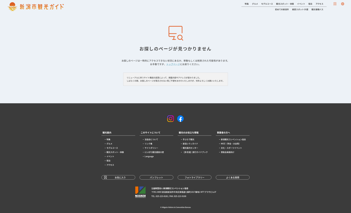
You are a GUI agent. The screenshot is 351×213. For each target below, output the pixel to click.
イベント (301, 3)
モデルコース (267, 3)
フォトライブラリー (194, 177)
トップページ (173, 64)
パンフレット (156, 177)
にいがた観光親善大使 (154, 152)
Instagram (170, 118)
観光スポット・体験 (285, 3)
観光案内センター (190, 147)
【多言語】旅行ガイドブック (195, 152)
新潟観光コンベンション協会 (233, 139)
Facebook (180, 118)
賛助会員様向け (227, 152)
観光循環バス (317, 9)
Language (342, 3)
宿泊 (310, 3)
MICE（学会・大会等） (231, 143)
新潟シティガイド (190, 143)
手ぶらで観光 (188, 139)
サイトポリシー (151, 147)
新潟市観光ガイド (36, 6)
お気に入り (335, 3)
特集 (247, 3)
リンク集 (148, 143)
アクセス (319, 3)
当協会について (151, 139)
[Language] (342, 3)
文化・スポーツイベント (231, 147)
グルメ (255, 3)
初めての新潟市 (282, 9)
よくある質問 (232, 177)
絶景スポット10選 (300, 9)
